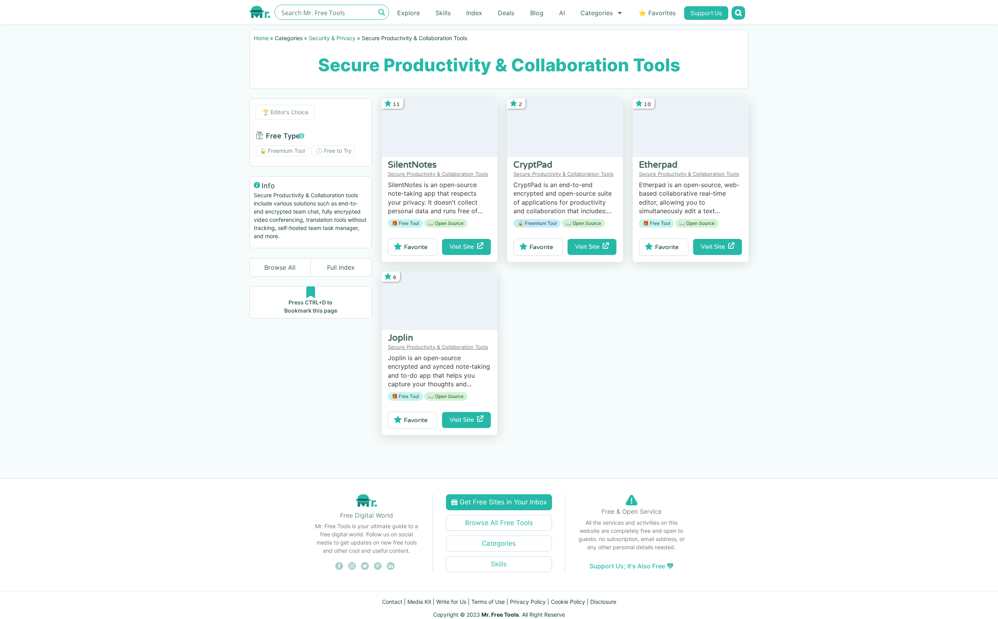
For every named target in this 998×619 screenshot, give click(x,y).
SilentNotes (412, 164)
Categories (596, 13)
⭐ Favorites (657, 13)
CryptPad (532, 164)
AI (562, 13)
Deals (506, 13)
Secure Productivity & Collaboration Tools (438, 174)
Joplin (400, 337)
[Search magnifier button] (381, 12)
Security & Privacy (332, 38)
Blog (536, 13)
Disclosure (603, 601)
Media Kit (419, 601)
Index (474, 13)
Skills (443, 13)
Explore (408, 13)
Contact (392, 601)
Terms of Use (488, 601)
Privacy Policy (528, 601)
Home (261, 38)
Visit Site (463, 247)
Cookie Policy (568, 601)
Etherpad (658, 164)
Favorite (416, 247)
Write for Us (451, 601)
